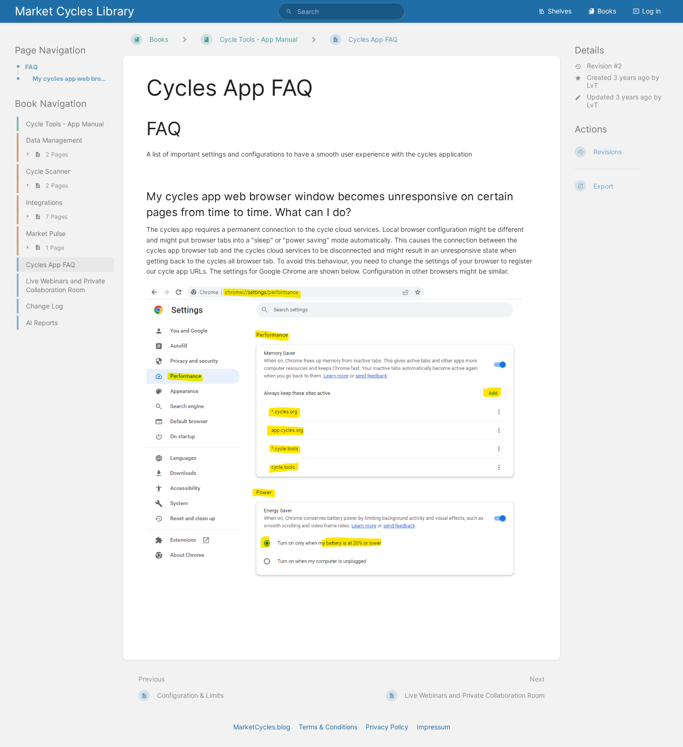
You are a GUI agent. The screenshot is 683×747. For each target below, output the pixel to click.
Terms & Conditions (328, 727)
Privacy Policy (387, 727)
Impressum (433, 727)
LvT (592, 85)
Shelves (559, 11)
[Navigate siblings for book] (184, 39)
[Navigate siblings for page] (313, 39)
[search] (341, 11)
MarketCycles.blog (261, 727)
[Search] (289, 11)
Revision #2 (604, 66)
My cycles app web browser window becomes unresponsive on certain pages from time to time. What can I (70, 78)
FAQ (31, 67)
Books (607, 11)
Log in (651, 11)
